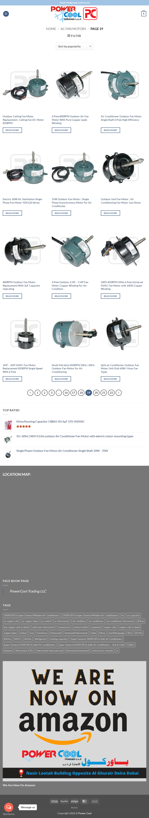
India (93, 633)
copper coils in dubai (129, 627)
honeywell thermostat (76, 633)
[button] (6, 14)
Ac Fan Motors (73, 29)
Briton (141, 621)
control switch (80, 627)
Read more (12, 130)
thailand (8, 650)
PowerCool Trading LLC (28, 591)
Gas (32, 633)
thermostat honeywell (77, 650)
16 (66, 392)
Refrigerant (41, 639)
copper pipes (10, 633)
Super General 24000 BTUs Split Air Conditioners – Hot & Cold (91, 644)
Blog (74, 807)
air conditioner (96, 621)
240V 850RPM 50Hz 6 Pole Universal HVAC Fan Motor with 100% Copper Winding (122, 285)
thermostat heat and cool (50, 650)
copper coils (110, 627)
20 (96, 392)
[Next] (119, 393)
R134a (138, 633)
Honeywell (55, 633)
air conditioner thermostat (120, 621)
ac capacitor (133, 615)
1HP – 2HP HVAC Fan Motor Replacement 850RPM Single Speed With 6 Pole (23, 368)
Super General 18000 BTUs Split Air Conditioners (96, 639)
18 (81, 392)
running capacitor (59, 639)
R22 (130, 633)
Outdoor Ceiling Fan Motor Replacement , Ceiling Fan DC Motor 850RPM (23, 120)
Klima (102, 633)
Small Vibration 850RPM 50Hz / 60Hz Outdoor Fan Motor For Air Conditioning (73, 368)
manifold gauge (116, 633)
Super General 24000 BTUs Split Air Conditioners (29, 644)
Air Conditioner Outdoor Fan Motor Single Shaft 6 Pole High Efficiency (121, 118)
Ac (122, 615)
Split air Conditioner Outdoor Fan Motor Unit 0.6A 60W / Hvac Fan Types (120, 368)
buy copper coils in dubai (16, 627)
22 (111, 392)
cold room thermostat (43, 627)
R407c (17, 639)
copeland (95, 627)
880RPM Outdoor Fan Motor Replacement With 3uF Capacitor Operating (21, 285)
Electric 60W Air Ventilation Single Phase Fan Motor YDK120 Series (22, 201)
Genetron (42, 633)
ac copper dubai (30, 621)
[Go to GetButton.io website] (9, 814)
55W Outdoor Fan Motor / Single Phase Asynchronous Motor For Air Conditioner (72, 202)
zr (117, 650)
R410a (27, 639)
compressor (64, 627)
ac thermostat (62, 621)
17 (73, 392)
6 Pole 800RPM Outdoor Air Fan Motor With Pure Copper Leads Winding (70, 120)
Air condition (79, 621)
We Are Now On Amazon (19, 785)
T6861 (130, 644)
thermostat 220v (24, 650)
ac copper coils (11, 621)
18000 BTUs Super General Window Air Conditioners (31, 615)
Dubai (23, 633)
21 (103, 392)
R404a (7, 639)
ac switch (46, 621)
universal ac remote (102, 650)
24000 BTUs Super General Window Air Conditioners (90, 615)
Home (51, 29)
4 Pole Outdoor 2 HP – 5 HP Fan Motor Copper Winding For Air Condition (70, 285)
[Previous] (30, 393)
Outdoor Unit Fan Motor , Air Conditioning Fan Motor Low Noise (121, 201)
